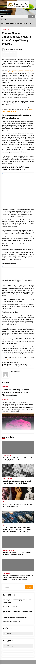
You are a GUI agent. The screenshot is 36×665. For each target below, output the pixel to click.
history (4, 366)
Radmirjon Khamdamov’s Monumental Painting (16, 617)
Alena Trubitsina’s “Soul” (10, 607)
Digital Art (5, 386)
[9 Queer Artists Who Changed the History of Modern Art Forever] (18, 493)
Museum (23, 366)
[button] (29, 16)
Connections (24, 364)
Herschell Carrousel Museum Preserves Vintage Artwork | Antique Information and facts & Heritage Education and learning (17, 529)
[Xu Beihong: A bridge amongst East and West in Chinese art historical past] (18, 470)
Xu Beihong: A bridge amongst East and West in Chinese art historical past (17, 482)
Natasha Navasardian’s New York (12, 621)
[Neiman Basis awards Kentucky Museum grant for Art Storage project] (18, 542)
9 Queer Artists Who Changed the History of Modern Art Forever (17, 505)
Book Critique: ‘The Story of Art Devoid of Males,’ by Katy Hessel (17, 459)
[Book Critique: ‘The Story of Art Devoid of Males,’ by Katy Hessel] (18, 447)
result (29, 366)
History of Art (6, 29)
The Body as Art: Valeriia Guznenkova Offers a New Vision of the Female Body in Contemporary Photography (17, 600)
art (11, 364)
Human (10, 366)
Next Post (5, 382)
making (16, 366)
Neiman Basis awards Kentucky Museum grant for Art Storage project (17, 553)
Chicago (16, 364)
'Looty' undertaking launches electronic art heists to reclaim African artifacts (16, 392)
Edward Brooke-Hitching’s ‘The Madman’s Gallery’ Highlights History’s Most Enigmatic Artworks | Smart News (18, 577)
